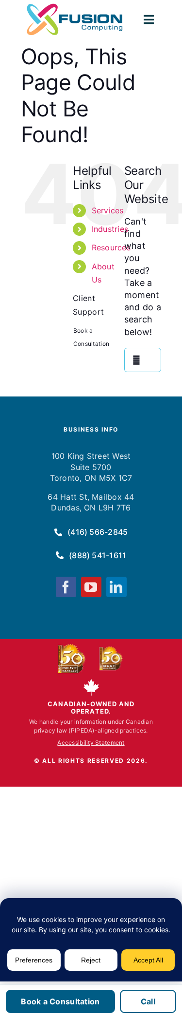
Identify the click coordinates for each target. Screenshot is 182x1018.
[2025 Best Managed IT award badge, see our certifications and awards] (109, 658)
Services (108, 210)
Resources (111, 247)
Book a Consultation (60, 1001)
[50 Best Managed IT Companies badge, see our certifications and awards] (72, 658)
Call (148, 1001)
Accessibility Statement (90, 742)
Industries (110, 229)
